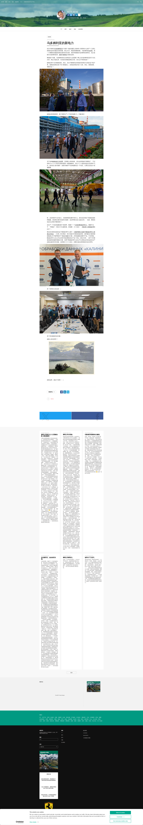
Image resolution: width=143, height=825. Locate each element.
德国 (100, 717)
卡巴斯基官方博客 (86, 738)
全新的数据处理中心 (81, 225)
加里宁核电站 (63, 55)
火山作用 (95, 719)
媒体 (6, 1)
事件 (65, 29)
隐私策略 (85, 730)
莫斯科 (79, 721)
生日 (41, 721)
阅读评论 (51, 392)
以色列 (52, 717)
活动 (9, 1)
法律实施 (70, 719)
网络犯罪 (62, 721)
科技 (48, 721)
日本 (62, 719)
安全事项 (80, 29)
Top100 (44, 717)
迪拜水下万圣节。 (90, 557)
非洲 (90, 721)
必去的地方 (42, 719)
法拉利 (75, 719)
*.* (61, 29)
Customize (119, 816)
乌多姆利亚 (58, 49)
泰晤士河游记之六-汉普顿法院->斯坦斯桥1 (49, 435)
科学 (44, 721)
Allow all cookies (120, 812)
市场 (97, 717)
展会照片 (84, 717)
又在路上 (79, 717)
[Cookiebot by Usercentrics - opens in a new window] (19, 822)
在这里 (90, 51)
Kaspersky (85, 735)
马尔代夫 (94, 721)
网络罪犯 (68, 721)
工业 (88, 717)
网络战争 (57, 721)
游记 (70, 29)
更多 (71, 672)
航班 (75, 721)
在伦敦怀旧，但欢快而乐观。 (48, 558)
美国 (72, 721)
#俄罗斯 (49, 36)
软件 (83, 721)
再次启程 (68, 717)
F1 (40, 717)
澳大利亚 (86, 719)
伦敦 (56, 717)
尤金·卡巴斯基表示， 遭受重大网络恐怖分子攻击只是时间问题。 (48, 787)
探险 (56, 719)
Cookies (85, 733)
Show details (33, 822)
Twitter (71, 15)
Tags (21, 1)
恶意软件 (51, 719)
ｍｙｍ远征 (100, 721)
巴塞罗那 (92, 717)
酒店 (87, 721)
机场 (66, 719)
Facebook (68, 15)
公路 (64, 717)
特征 (100, 719)
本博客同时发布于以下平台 (29, 1)
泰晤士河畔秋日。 (68, 557)
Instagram (74, 15)
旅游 (59, 719)
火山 (91, 719)
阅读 (13, 1)
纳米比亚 (52, 721)
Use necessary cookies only (120, 821)
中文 (138, 1)
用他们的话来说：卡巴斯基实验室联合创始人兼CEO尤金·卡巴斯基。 (48, 795)
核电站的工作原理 (57, 161)
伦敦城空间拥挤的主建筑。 (93, 434)
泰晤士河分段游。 (68, 434)
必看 (47, 719)
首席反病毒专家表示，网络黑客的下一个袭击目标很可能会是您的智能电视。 (48, 779)
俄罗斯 (60, 717)
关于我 (2, 1)
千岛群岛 (73, 717)
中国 (48, 717)
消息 (75, 29)
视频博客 (17, 1)
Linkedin (76, 15)
